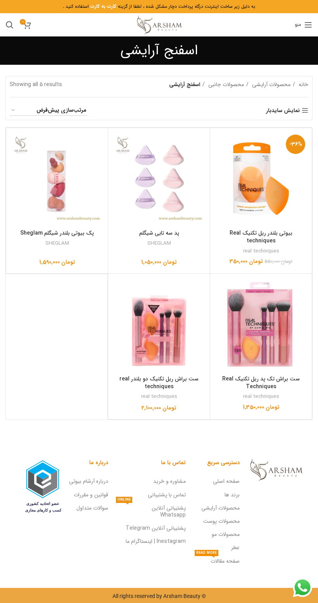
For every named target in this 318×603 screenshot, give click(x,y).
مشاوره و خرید (169, 481)
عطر (235, 547)
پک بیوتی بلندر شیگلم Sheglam (57, 233)
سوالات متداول (92, 508)
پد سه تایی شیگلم (159, 233)
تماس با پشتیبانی (167, 495)
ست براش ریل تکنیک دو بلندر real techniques (159, 383)
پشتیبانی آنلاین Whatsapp (152, 510)
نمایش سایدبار (283, 110)
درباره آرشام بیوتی (88, 481)
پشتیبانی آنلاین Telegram (156, 528)
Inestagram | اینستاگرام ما (156, 541)
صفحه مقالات (218, 560)
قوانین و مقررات (91, 495)
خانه (302, 84)
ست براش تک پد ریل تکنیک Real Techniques (261, 383)
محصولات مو (226, 534)
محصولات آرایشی (270, 84)
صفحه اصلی (226, 481)
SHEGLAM (159, 243)
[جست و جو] (9, 25)
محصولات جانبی (225, 84)
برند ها (232, 495)
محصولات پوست (221, 521)
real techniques (261, 251)
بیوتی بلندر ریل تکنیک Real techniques (261, 237)
